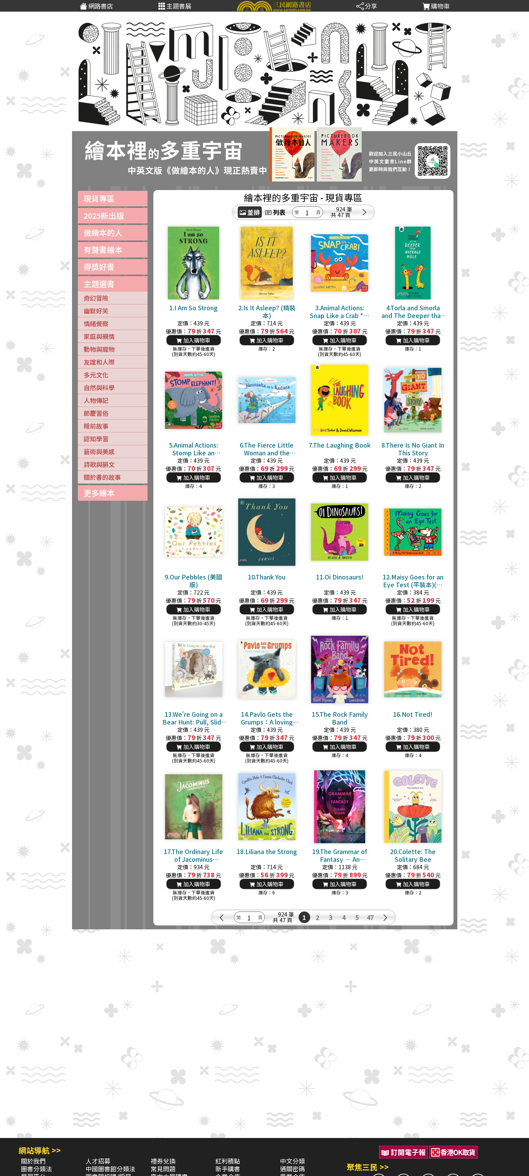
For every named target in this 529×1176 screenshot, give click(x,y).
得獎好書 (99, 266)
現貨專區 (99, 198)
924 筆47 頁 (344, 212)
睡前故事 (96, 426)
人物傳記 (96, 400)
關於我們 (33, 1161)
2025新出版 (104, 215)
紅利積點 (227, 1161)
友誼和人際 (99, 362)
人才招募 (98, 1161)
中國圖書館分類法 (110, 1168)
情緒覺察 (96, 323)
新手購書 (227, 1168)
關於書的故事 (102, 477)
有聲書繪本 (103, 249)
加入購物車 (196, 340)
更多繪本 (99, 492)
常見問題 (163, 1168)
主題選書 (99, 283)
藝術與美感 (99, 451)
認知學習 (96, 438)
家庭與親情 (99, 336)
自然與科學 (99, 387)
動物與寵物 (99, 349)
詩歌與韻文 (99, 464)
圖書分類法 (36, 1168)
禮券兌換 (163, 1161)
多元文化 (96, 374)
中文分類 (292, 1161)
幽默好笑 (96, 310)
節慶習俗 (96, 413)
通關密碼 (292, 1168)
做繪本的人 (103, 232)
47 (370, 917)
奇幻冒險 (96, 298)
